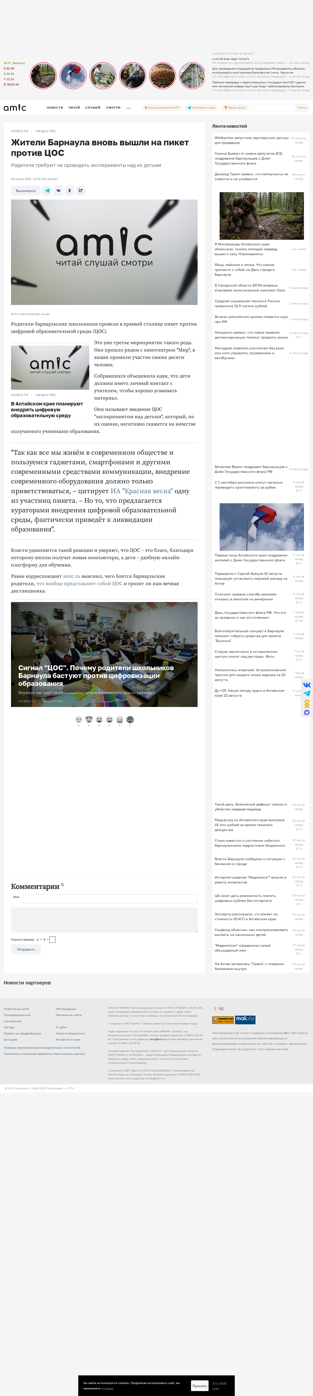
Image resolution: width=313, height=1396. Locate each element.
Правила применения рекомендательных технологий (42, 1047)
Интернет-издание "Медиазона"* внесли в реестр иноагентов (250, 879)
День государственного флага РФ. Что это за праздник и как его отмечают (250, 614)
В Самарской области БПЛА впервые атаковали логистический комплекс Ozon (250, 287)
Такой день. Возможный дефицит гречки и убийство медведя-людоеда (251, 806)
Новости (55, 107)
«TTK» (70, 1088)
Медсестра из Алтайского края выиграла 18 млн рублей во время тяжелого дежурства (250, 825)
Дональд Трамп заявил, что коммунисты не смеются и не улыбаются (251, 176)
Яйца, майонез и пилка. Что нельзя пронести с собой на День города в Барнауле (245, 270)
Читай (74, 107)
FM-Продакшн (66, 1009)
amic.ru (71, 576)
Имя (16, 897)
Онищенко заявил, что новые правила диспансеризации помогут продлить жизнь (251, 334)
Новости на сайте (16, 1009)
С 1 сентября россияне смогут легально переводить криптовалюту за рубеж (249, 484)
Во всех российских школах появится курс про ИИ (251, 319)
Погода (9, 1027)
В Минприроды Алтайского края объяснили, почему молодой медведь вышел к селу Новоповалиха (246, 249)
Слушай (93, 107)
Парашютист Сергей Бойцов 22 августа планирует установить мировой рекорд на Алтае (251, 578)
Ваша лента (237, 107)
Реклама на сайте (69, 1015)
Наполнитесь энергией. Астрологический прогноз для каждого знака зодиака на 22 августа (250, 675)
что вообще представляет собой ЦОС (79, 584)
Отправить (26, 949)
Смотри (113, 107)
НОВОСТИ (20, 131)
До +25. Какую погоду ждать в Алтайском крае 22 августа (249, 692)
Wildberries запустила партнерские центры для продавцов (252, 140)
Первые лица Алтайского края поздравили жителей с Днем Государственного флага (251, 557)
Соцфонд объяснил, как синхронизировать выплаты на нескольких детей (251, 932)
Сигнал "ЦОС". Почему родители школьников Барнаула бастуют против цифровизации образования (96, 675)
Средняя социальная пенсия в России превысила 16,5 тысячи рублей (247, 303)
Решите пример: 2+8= (30, 939)
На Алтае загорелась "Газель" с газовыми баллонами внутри (249, 966)
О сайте (61, 1027)
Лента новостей (229, 126)
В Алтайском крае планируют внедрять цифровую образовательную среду (47, 409)
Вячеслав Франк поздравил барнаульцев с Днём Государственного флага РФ (251, 469)
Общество (46, 131)
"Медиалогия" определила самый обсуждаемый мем (243, 947)
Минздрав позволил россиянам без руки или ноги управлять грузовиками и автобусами (249, 353)
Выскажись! (26, 191)
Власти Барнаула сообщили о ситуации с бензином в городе (250, 861)
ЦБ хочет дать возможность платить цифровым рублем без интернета (245, 898)
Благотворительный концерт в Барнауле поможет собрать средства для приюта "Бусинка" (249, 636)
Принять (199, 1386)
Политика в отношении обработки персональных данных (45, 1054)
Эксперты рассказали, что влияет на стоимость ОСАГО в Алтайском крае (246, 916)
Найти (302, 107)
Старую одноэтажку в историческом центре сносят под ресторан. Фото (246, 653)
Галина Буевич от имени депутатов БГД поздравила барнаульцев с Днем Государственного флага (248, 158)
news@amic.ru (158, 1039)
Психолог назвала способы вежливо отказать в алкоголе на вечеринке (245, 596)
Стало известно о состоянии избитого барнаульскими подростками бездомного (250, 842)
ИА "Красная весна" (142, 491)
